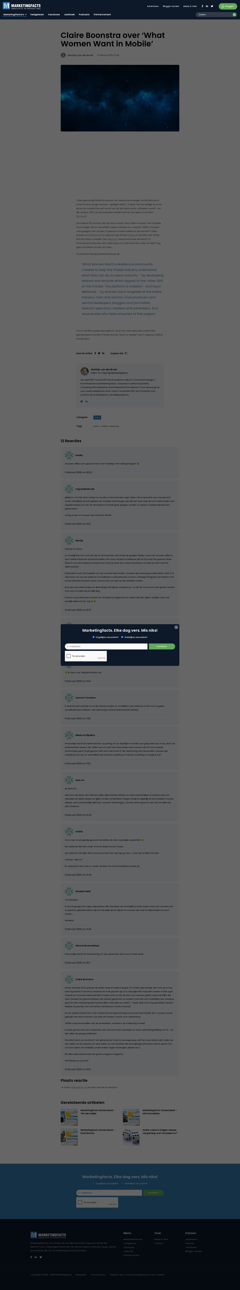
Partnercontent (102, 14)
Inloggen (229, 6)
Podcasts (84, 14)
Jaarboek (69, 14)
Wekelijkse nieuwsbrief (135, 637)
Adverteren (153, 6)
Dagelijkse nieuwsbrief (107, 637)
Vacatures (54, 14)
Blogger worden (171, 6)
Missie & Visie (190, 6)
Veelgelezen (37, 14)
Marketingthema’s (13, 14)
